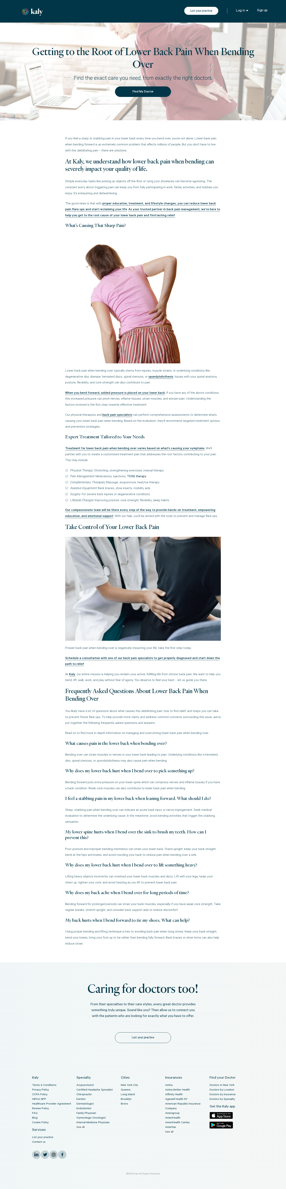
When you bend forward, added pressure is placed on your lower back (115, 393)
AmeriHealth (172, 1118)
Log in (240, 11)
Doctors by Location (222, 1090)
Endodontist (83, 1108)
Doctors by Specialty (222, 1099)
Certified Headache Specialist (94, 1090)
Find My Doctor (143, 92)
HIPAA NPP (39, 1099)
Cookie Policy (40, 1122)
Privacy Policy (40, 1090)
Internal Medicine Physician (93, 1122)
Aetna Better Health (177, 1090)
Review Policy (40, 1108)
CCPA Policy (39, 1094)
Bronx (124, 1104)
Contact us (39, 1142)
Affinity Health (174, 1094)
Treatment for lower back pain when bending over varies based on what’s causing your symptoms (134, 448)
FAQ (35, 1113)
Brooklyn (126, 1099)
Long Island (128, 1094)
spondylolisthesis (160, 377)
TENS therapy (136, 476)
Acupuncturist (85, 1085)
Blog (35, 1118)
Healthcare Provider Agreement (51, 1104)
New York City (129, 1085)
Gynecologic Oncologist (91, 1118)
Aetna (169, 1085)
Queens (126, 1090)
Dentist (80, 1099)
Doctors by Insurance (223, 1094)
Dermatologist (85, 1104)
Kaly (72, 674)
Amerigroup (172, 1113)
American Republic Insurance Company (183, 1106)
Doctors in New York (222, 1085)
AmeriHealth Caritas (177, 1122)
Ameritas (170, 1127)
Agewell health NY (176, 1099)
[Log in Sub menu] (247, 10)
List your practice (201, 11)
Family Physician (86, 1113)
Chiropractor (84, 1094)
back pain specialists (117, 415)
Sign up (262, 11)
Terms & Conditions (44, 1085)
